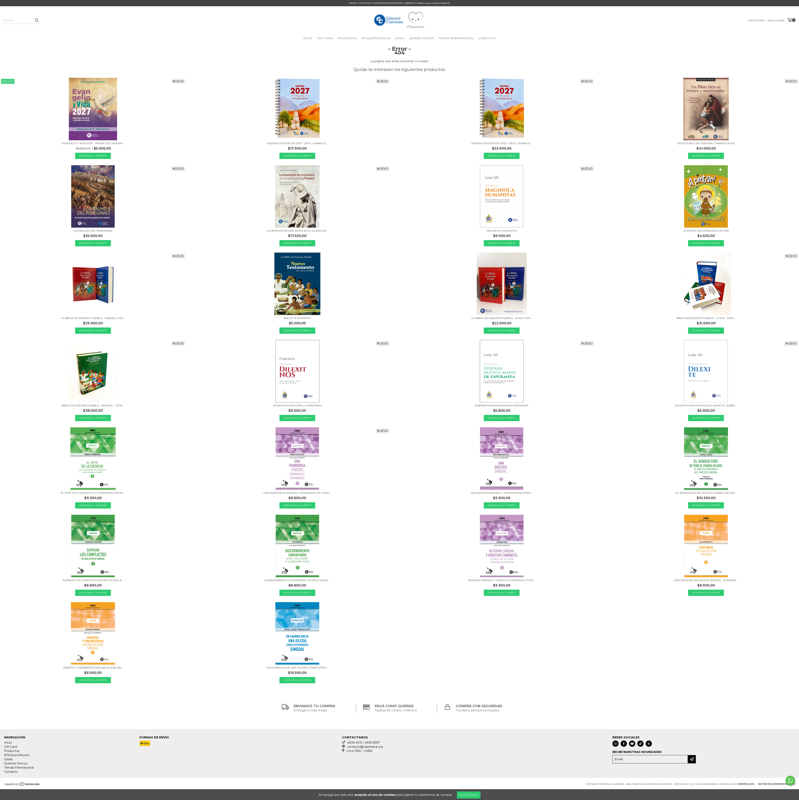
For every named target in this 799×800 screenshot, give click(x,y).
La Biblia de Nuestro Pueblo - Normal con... (93, 318)
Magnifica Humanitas (501, 230)
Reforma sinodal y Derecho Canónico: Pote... (501, 580)
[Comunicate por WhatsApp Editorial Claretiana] (790, 780)
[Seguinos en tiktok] (640, 743)
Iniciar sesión (776, 20)
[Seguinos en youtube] (632, 743)
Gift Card (325, 38)
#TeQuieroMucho (376, 38)
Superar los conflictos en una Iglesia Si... (92, 580)
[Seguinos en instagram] (615, 743)
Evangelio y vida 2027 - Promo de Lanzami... (93, 143)
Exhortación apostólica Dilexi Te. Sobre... (706, 405)
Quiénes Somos (421, 38)
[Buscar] (36, 20)
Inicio (308, 38)
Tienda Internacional (456, 38)
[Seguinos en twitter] (649, 743)
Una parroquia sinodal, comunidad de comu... (297, 492)
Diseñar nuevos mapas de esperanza (502, 405)
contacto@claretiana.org (365, 747)
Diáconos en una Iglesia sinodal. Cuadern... (706, 580)
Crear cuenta (756, 20)
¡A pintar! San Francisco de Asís (706, 230)
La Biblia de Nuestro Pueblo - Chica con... (501, 318)
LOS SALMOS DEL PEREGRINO (92, 230)
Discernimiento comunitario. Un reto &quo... (297, 580)
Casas (399, 38)
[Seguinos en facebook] (624, 743)
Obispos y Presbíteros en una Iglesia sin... (93, 667)
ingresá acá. (746, 784)
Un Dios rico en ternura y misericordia (706, 143)
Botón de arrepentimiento (777, 784)
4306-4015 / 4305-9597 (363, 742)
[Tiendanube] (22, 785)
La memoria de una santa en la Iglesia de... (297, 230)
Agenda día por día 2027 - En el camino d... (297, 143)
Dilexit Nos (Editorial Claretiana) (297, 405)
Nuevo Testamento (297, 318)
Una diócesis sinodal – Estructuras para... (501, 492)
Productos (347, 38)
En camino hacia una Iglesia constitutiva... (297, 667)
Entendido (468, 794)
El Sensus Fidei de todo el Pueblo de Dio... (706, 492)
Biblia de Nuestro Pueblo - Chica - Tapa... (706, 318)
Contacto (487, 38)
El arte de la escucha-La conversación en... (93, 492)
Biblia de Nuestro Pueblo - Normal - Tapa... (93, 405)
